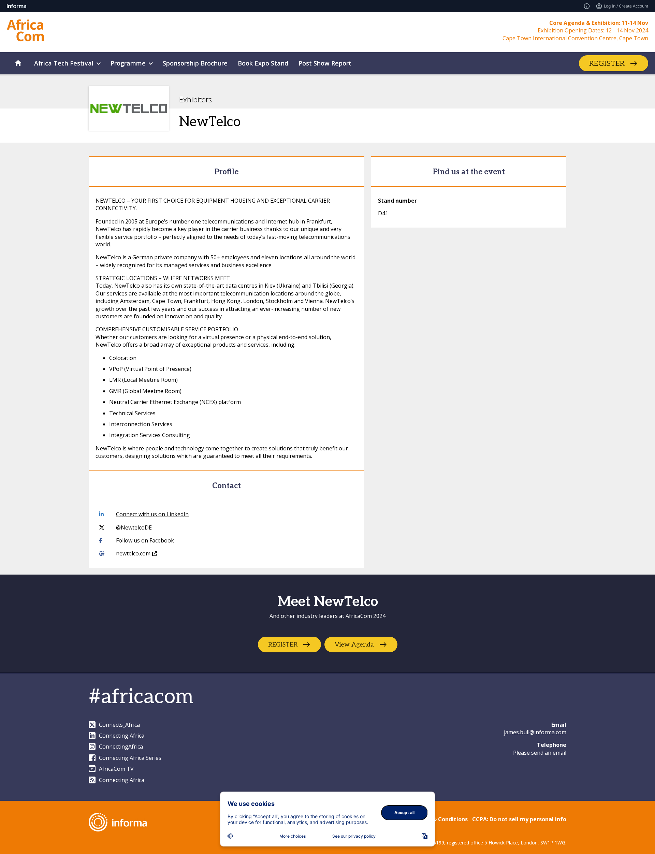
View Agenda (354, 644)
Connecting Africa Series (130, 758)
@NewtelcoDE (134, 527)
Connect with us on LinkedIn (152, 514)
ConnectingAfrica (121, 746)
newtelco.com (133, 553)
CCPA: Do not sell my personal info (519, 819)
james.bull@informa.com (535, 732)
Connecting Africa (121, 735)
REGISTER (607, 63)
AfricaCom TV (116, 768)
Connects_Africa (119, 724)
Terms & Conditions (440, 819)
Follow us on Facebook (145, 540)
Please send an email (539, 752)
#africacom (141, 697)
